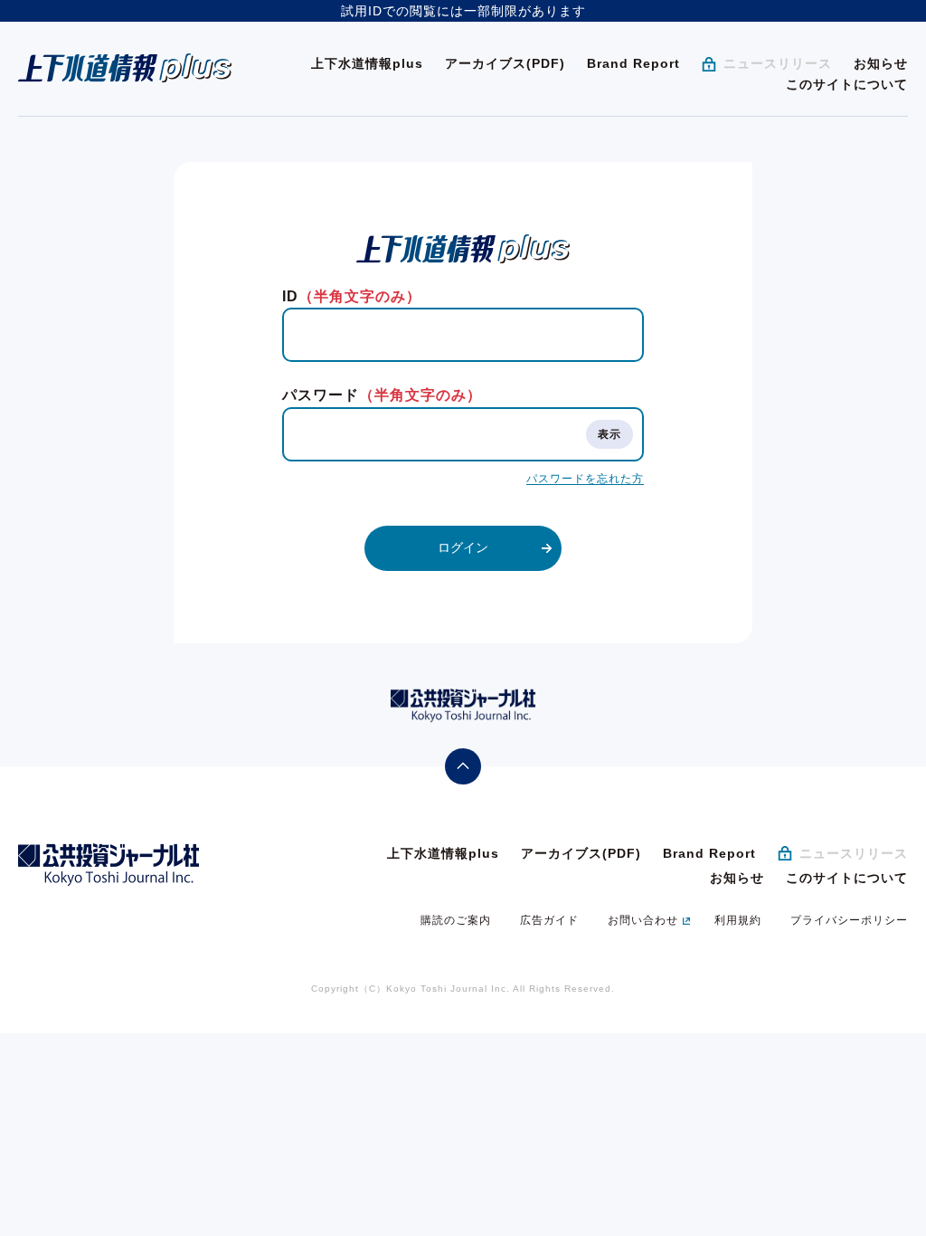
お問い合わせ (643, 920)
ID (351, 296)
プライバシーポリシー (849, 920)
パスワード (382, 395)
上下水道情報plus (367, 63)
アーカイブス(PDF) (505, 63)
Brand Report (633, 63)
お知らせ (881, 63)
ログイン (463, 547)
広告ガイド (549, 920)
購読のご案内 (455, 920)
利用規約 (737, 920)
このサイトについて (847, 84)
